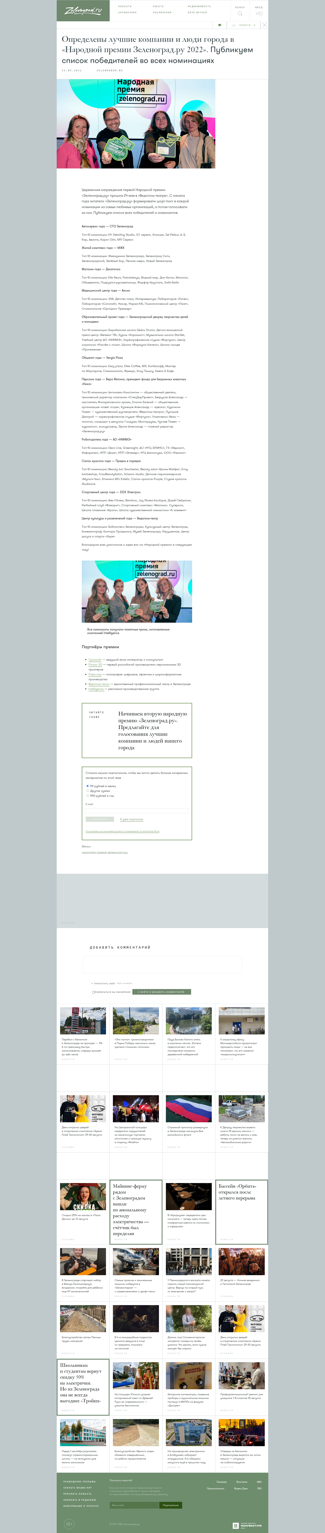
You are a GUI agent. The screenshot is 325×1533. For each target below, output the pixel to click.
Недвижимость (199, 6)
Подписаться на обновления (113, 992)
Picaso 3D (95, 664)
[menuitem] (127, 6)
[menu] (162, 9)
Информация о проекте (81, 1506)
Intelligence (96, 689)
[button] (100, 819)
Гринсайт (95, 660)
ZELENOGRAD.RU (110, 70)
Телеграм (221, 1482)
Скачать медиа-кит (77, 1487)
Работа (158, 6)
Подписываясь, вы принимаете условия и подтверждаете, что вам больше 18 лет (122, 831)
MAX (259, 1482)
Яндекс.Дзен (241, 1488)
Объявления (162, 12)
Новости (125, 6)
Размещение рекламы (79, 1481)
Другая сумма (100, 791)
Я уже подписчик (131, 819)
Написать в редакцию (79, 1500)
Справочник (127, 12)
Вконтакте (241, 1482)
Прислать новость (77, 1494)
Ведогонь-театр (99, 684)
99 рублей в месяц (103, 786)
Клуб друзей (197, 12)
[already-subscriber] (131, 819)
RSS (259, 1488)
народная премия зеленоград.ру (105, 852)
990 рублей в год (102, 796)
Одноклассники (215, 1488)
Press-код (95, 674)
